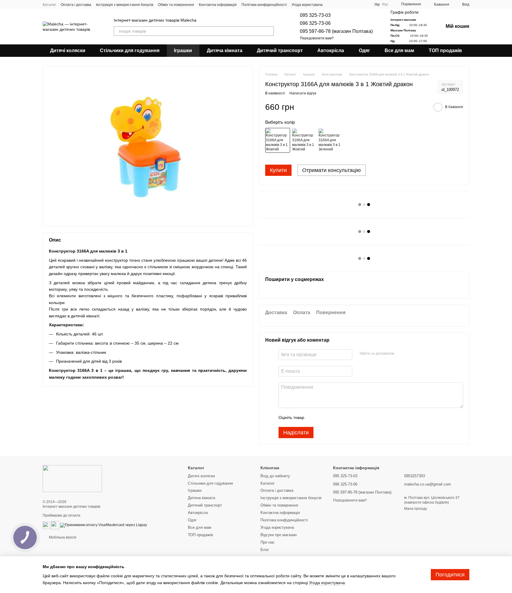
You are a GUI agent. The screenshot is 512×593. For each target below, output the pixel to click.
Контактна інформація (218, 5)
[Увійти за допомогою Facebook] (400, 353)
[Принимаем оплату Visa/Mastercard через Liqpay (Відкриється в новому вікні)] (103, 525)
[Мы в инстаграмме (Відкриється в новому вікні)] (357, 4)
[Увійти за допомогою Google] (410, 353)
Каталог (49, 5)
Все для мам (399, 50)
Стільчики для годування (129, 50)
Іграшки (183, 50)
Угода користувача (307, 5)
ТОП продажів (445, 50)
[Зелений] (330, 140)
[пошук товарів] (269, 31)
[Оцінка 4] (342, 417)
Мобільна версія (62, 537)
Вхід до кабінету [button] (275, 476)
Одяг (364, 50)
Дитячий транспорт (280, 50)
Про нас (267, 542)
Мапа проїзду (415, 509)
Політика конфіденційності (264, 5)
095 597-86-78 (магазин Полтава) (336, 31)
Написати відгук (302, 93)
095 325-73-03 (315, 15)
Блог (264, 549)
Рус (385, 4)
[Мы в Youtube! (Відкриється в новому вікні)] (350, 4)
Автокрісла (330, 50)
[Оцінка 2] (323, 417)
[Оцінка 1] (314, 417)
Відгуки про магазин (278, 535)
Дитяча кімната (224, 50)
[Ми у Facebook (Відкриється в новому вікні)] (343, 4)
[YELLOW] (304, 140)
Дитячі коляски (67, 50)
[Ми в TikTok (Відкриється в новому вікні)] (364, 4)
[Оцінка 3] (333, 417)
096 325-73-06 (315, 23)
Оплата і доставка (76, 5)
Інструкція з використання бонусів (124, 5)
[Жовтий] (277, 140)
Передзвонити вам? (317, 38)
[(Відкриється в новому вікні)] (46, 525)
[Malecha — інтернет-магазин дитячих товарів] (72, 478)
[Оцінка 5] (352, 417)
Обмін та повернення (176, 5)
